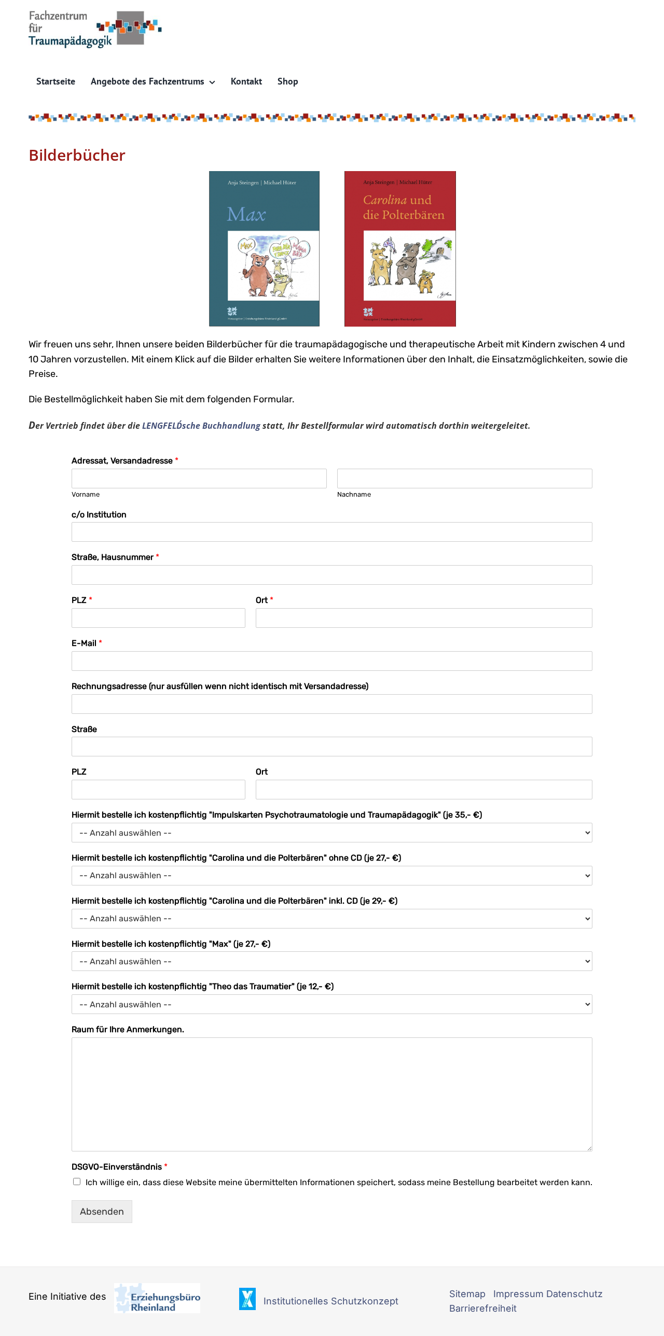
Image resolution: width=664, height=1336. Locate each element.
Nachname (354, 494)
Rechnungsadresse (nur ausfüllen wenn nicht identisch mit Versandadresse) (220, 686)
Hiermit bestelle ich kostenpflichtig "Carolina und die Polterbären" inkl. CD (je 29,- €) (234, 901)
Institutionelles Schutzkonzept (331, 1301)
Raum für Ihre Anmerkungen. (128, 1029)
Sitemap (470, 1293)
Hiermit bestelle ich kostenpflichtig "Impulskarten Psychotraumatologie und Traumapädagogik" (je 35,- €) (277, 815)
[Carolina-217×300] (400, 175)
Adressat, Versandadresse (125, 461)
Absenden (102, 1211)
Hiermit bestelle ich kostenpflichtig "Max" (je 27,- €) (171, 944)
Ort (264, 600)
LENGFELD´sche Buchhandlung (201, 425)
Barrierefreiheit (483, 1308)
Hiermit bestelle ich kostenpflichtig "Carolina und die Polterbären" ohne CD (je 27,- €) (236, 858)
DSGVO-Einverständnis (120, 1167)
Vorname (86, 494)
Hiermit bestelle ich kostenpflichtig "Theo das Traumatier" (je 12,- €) (203, 986)
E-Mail (87, 643)
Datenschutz (574, 1293)
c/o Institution (99, 514)
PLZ (82, 600)
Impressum (519, 1293)
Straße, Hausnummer (115, 557)
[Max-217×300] (264, 175)
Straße (84, 729)
